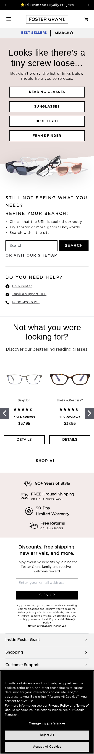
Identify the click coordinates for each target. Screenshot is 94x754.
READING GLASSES (47, 92)
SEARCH (74, 245)
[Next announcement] (88, 5)
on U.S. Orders (51, 528)
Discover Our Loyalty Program (49, 5)
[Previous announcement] (5, 5)
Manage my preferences (47, 723)
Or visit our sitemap (31, 255)
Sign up (47, 595)
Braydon (24, 400)
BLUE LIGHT (47, 121)
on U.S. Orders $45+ (47, 499)
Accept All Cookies (47, 746)
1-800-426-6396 (25, 302)
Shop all (47, 461)
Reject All (47, 735)
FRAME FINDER (47, 135)
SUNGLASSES (47, 106)
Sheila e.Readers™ (70, 400)
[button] (9, 19)
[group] (47, 640)
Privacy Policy (58, 705)
